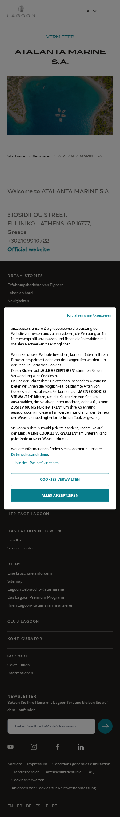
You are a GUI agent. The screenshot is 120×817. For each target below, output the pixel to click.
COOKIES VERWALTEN (60, 479)
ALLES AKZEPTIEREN (60, 495)
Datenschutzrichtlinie (29, 454)
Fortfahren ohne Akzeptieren (89, 315)
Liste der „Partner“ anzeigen (36, 462)
